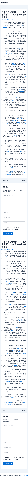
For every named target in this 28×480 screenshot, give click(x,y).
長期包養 (9, 174)
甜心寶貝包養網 (8, 53)
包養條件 (14, 120)
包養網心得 (21, 91)
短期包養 (20, 89)
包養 (22, 25)
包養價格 (14, 64)
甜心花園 (5, 27)
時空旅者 (4, 3)
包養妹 (10, 74)
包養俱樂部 (15, 97)
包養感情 (8, 151)
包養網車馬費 (19, 118)
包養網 (12, 38)
